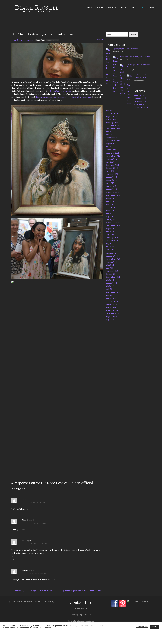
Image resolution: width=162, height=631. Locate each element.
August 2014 (111, 262)
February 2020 (112, 174)
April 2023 (110, 134)
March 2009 (111, 307)
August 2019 (111, 180)
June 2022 (110, 146)
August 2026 (139, 95)
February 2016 (112, 237)
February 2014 (112, 271)
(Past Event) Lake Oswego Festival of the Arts (33, 590)
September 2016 (113, 225)
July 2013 (110, 280)
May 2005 (110, 319)
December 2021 (112, 153)
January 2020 (111, 177)
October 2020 (112, 168)
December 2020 (112, 165)
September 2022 (113, 140)
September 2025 (141, 107)
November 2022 (113, 137)
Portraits (98, 7)
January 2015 (111, 252)
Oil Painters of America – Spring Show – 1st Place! (135, 57)
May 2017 (110, 216)
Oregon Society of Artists (60, 91)
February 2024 (112, 122)
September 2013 (113, 277)
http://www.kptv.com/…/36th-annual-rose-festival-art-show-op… (63, 97)
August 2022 (111, 143)
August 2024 (111, 116)
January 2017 (111, 219)
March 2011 (111, 298)
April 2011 (110, 295)
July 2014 (110, 265)
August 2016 (111, 228)
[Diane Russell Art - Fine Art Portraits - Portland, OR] (33, 9)
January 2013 (111, 283)
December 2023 (112, 125)
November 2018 (113, 192)
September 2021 (113, 156)
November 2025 (140, 104)
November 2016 (113, 222)
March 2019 (111, 186)
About (124, 7)
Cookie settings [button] (142, 627)
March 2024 (111, 119)
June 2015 (110, 246)
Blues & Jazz (112, 7)
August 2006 (111, 316)
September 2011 (113, 292)
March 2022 (111, 149)
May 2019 (110, 183)
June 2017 (110, 213)
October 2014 (112, 256)
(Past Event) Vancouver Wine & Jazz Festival (82, 590)
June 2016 (110, 231)
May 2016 (110, 234)
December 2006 (112, 313)
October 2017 (112, 207)
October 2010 (112, 301)
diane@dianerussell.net (84, 621)
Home (89, 7)
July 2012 (110, 286)
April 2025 (110, 110)
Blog (141, 7)
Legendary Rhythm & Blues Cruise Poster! (125, 49)
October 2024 (112, 113)
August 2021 (111, 159)
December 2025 (140, 101)
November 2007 (113, 310)
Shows (133, 7)
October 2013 (112, 274)
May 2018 (110, 204)
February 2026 (140, 98)
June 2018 (110, 201)
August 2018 (111, 198)
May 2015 (110, 249)
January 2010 (111, 304)
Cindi (24, 499)
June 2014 (110, 268)
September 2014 (113, 259)
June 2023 (110, 131)
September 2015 (113, 240)
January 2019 (111, 189)
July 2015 (110, 243)
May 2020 (110, 171)
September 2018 (113, 195)
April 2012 (110, 289)
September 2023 (113, 128)
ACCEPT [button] (154, 627)
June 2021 (110, 162)
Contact (150, 7)
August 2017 (111, 210)
